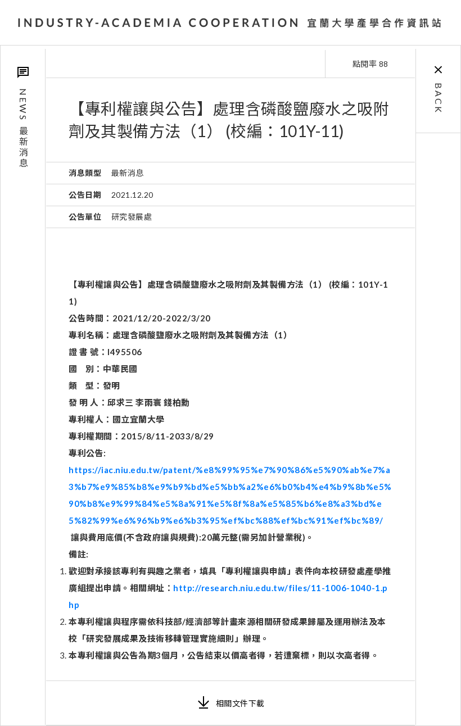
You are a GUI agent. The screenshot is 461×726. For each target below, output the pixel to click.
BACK (438, 98)
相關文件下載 (240, 703)
